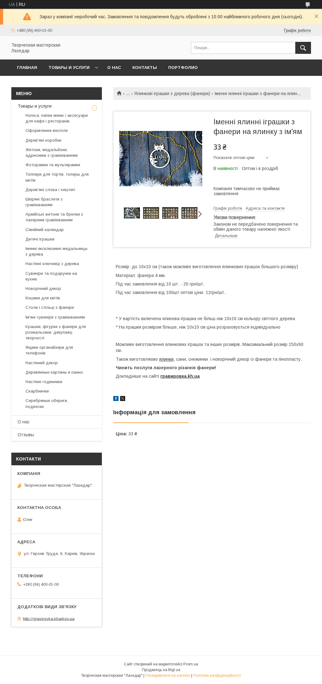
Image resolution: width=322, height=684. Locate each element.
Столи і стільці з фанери (49, 307)
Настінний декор (41, 362)
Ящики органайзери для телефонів (49, 350)
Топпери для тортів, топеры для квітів (57, 177)
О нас (114, 67)
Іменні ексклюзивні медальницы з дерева (56, 251)
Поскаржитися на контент (167, 675)
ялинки (166, 359)
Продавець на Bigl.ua (161, 670)
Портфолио (183, 67)
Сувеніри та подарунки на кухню (51, 276)
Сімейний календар (44, 229)
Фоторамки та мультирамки (52, 164)
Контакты (144, 67)
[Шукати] (303, 48)
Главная (27, 67)
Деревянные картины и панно (54, 372)
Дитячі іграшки (39, 239)
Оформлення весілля (46, 130)
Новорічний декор (43, 288)
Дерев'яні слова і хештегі (50, 189)
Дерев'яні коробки (43, 140)
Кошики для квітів (42, 298)
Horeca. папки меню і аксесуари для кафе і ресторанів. (56, 118)
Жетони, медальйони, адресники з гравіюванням (51, 152)
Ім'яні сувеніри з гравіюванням (55, 317)
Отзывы (26, 434)
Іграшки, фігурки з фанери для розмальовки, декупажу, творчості (55, 332)
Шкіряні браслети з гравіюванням (44, 202)
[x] (122, 399)
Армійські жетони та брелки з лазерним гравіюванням (54, 217)
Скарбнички (37, 391)
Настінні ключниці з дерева (52, 263)
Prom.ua (190, 664)
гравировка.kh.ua (180, 376)
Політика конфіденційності (217, 675)
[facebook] (116, 399)
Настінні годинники (43, 381)
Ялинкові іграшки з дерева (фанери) (172, 93)
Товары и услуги (69, 67)
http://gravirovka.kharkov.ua (49, 618)
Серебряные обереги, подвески (46, 403)
